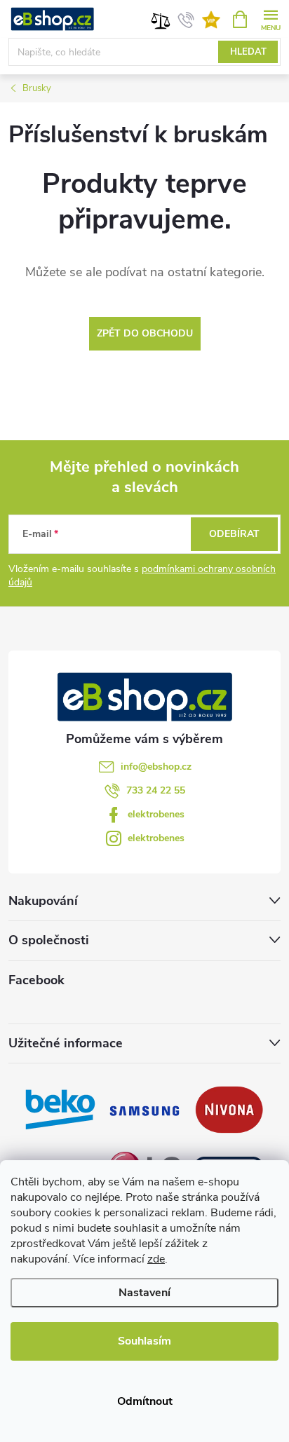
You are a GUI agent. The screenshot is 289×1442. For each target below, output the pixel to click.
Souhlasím (144, 1341)
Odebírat (234, 533)
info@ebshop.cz (156, 766)
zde (156, 1259)
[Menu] (270, 18)
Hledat (248, 52)
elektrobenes (156, 814)
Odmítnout (145, 1401)
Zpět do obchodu (145, 333)
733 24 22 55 (155, 790)
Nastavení (144, 1292)
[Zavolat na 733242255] (186, 20)
